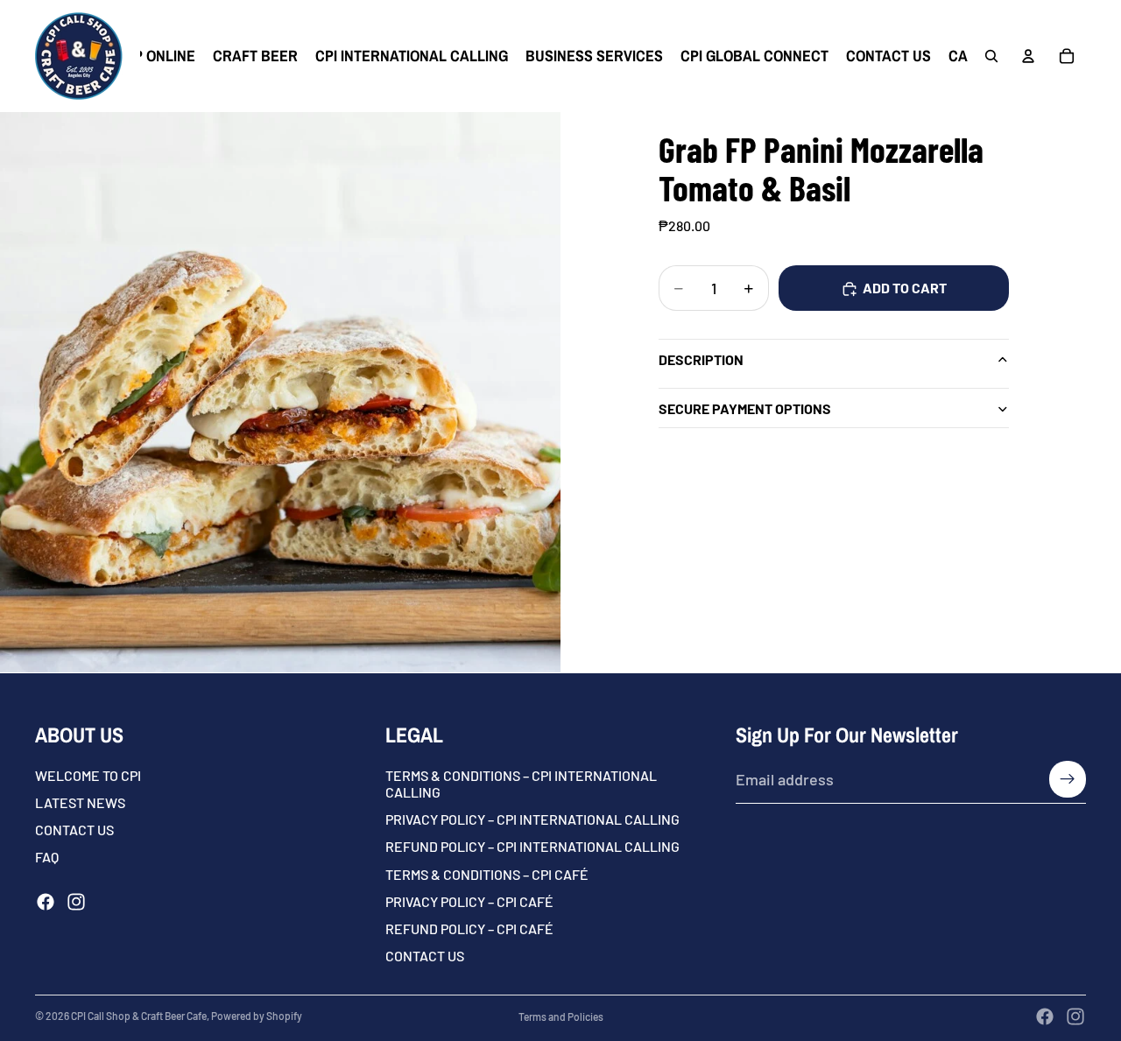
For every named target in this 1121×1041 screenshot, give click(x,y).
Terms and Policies (560, 1016)
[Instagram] (76, 900)
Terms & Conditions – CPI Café (487, 873)
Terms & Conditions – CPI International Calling (521, 783)
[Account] (1028, 56)
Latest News (80, 802)
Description (701, 359)
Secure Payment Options (745, 408)
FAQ (47, 856)
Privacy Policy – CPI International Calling (532, 819)
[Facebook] (45, 900)
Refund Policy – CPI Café (469, 928)
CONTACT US (74, 829)
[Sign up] (1067, 779)
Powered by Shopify (256, 1015)
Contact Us (424, 955)
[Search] (991, 56)
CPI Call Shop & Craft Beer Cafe (139, 1015)
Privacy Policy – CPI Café (469, 900)
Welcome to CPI (88, 775)
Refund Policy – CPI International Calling (532, 846)
